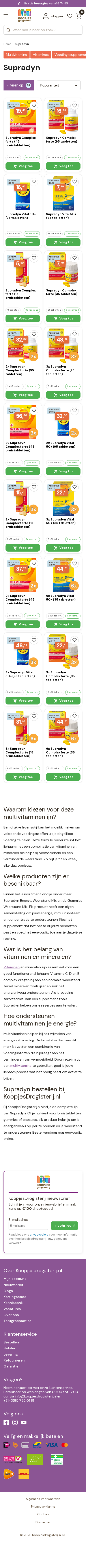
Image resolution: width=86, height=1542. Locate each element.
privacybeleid (39, 1234)
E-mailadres (18, 1219)
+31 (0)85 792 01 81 (19, 1400)
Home (7, 44)
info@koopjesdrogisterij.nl (35, 1396)
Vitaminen (12, 967)
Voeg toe (25, 166)
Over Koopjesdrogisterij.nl (33, 1270)
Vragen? (13, 1379)
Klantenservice (20, 1334)
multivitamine (21, 1065)
